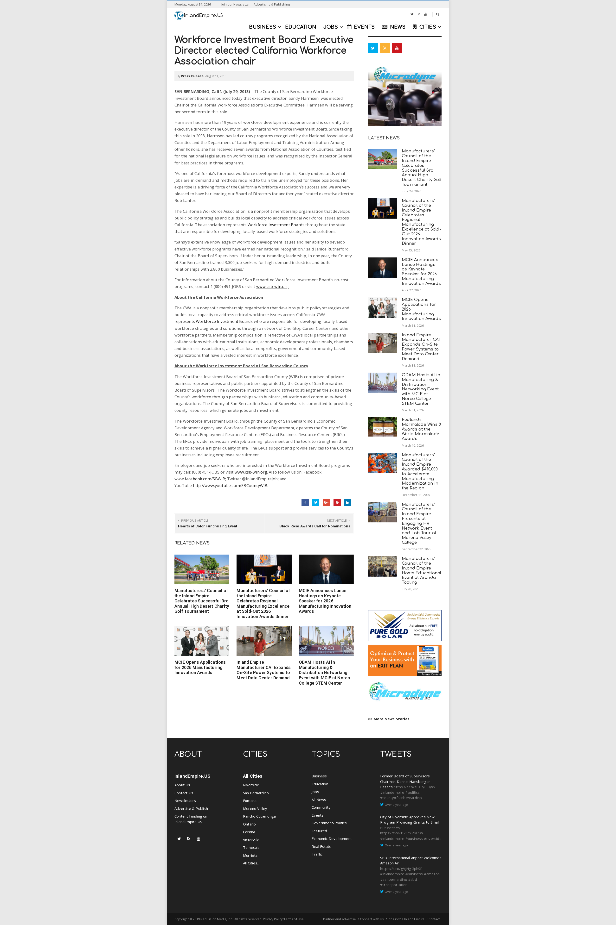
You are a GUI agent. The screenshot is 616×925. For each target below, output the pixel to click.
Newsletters (185, 800)
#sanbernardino (393, 879)
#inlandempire (392, 792)
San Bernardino (256, 792)
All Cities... (251, 863)
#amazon (432, 873)
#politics (412, 792)
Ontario (249, 824)
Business (319, 776)
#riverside (433, 838)
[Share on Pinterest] (337, 502)
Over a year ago (396, 804)
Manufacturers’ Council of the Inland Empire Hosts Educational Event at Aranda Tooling (421, 570)
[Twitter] (412, 14)
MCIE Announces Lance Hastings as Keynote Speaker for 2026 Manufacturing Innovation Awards (325, 601)
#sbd (412, 879)
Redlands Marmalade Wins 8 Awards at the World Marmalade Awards (421, 429)
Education (320, 783)
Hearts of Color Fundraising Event (207, 526)
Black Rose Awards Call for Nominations (314, 526)
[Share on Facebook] (305, 502)
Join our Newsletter (235, 4)
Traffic (317, 854)
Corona (249, 831)
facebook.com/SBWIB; (206, 478)
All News (319, 799)
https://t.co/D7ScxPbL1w (401, 833)
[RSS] (419, 14)
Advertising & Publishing (272, 4)
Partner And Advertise (339, 919)
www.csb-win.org (272, 286)
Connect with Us (372, 919)
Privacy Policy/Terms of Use (283, 919)
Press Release (192, 76)
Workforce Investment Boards (276, 224)
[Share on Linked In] (347, 502)
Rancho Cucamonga (259, 816)
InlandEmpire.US (192, 776)
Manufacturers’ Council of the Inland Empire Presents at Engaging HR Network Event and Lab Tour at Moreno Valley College (419, 523)
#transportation (393, 884)
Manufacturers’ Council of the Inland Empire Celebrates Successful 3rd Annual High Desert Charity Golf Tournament (201, 601)
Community (321, 807)
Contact (434, 919)
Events (317, 815)
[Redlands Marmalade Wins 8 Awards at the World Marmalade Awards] (382, 427)
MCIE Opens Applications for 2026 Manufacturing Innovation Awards (200, 667)
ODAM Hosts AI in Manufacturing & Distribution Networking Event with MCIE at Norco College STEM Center (324, 672)
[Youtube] (425, 14)
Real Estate (321, 846)
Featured (319, 830)
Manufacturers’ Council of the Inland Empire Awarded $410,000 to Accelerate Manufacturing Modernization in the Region (420, 472)
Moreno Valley (255, 808)
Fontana (250, 800)
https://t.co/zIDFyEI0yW (414, 786)
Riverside (251, 784)
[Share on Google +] (326, 502)
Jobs (315, 791)
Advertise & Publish (191, 808)
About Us (182, 784)
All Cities (252, 776)
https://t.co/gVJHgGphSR (401, 868)
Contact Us (183, 792)
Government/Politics (329, 822)
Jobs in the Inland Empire (406, 919)
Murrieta (250, 855)
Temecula (251, 847)
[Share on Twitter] (315, 502)
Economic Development (332, 838)
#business (414, 838)
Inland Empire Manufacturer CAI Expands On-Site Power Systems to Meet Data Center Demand (264, 670)
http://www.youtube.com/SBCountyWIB (230, 485)
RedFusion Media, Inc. (216, 919)
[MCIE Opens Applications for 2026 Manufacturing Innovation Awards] (201, 641)
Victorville (251, 839)
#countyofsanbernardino (401, 797)
